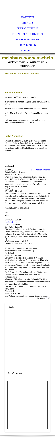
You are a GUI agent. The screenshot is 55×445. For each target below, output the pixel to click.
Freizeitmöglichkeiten (27, 34)
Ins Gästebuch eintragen (40, 170)
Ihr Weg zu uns (27, 45)
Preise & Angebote (27, 39)
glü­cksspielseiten (12, 222)
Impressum (27, 50)
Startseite (27, 17)
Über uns (27, 22)
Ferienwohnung (27, 28)
